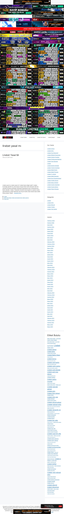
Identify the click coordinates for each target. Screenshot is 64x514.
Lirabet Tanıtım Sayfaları (53, 168)
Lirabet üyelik (51, 481)
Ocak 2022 (50, 307)
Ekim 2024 (50, 237)
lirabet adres (50, 347)
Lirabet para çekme (52, 440)
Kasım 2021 (50, 312)
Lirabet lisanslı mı (50, 427)
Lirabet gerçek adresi (52, 388)
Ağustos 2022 (50, 293)
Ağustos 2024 (50, 242)
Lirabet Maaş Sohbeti (52, 182)
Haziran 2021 (50, 322)
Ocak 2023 (50, 282)
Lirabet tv (58, 459)
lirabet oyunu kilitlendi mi (51, 437)
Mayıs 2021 (50, 324)
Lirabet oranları (50, 435)
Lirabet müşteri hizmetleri (52, 431)
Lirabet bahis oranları (51, 353)
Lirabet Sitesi (50, 452)
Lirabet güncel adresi (54, 402)
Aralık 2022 (50, 284)
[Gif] (32, 66)
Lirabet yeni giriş (51, 470)
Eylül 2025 (49, 225)
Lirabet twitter (51, 464)
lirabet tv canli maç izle (51, 462)
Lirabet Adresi (50, 148)
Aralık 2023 (50, 259)
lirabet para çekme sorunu (51, 442)
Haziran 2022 (50, 297)
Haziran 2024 (50, 246)
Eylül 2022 (49, 290)
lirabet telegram (50, 459)
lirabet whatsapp (57, 465)
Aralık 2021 (50, 309)
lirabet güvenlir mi (51, 411)
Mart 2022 (50, 303)
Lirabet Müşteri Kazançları (53, 155)
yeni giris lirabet (50, 492)
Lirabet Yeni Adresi (41, 137)
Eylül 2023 (50, 265)
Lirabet (58, 137)
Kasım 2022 (50, 286)
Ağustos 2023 (50, 267)
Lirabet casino (51, 377)
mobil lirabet (50, 489)
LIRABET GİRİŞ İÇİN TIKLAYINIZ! (32, 28)
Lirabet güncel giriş (54, 404)
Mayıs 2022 (50, 299)
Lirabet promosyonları (54, 447)
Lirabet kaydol (51, 416)
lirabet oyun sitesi (57, 435)
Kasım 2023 (50, 261)
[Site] (16, 48)
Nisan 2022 (50, 301)
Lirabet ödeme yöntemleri (53, 479)
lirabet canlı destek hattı (17, 197)
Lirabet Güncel (50, 398)
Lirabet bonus (51, 359)
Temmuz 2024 (51, 244)
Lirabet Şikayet (51, 137)
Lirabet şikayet (52, 485)
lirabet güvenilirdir (50, 408)
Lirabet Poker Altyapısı (53, 189)
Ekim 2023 (50, 263)
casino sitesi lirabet (52, 340)
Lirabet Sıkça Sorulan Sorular (52, 455)
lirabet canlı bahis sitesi (51, 364)
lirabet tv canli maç (52, 460)
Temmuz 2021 (50, 320)
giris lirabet (57, 341)
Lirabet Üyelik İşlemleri (51, 476)
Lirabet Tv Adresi (51, 174)
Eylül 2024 (50, 239)
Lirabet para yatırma (52, 439)
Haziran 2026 (50, 222)
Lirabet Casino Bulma (52, 187)
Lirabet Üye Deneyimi (52, 153)
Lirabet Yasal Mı (10, 155)
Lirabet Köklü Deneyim (53, 176)
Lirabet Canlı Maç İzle (51, 375)
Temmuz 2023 (51, 269)
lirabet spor (56, 452)
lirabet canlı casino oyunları (52, 368)
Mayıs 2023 (50, 273)
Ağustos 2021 (50, 318)
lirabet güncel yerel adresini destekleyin (53, 406)
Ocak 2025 (50, 233)
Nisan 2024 (50, 250)
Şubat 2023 (50, 280)
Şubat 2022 (50, 305)
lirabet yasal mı (25, 197)
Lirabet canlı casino (53, 366)
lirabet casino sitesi (51, 384)
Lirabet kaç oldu (52, 420)
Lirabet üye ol (50, 483)
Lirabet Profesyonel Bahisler (54, 159)
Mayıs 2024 (50, 248)
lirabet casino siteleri (51, 383)
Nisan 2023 (50, 276)
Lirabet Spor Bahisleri (52, 453)
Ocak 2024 (50, 256)
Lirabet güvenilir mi (54, 410)
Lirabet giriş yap (52, 397)
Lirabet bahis (51, 351)
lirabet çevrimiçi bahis (51, 478)
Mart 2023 (50, 278)
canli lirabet (58, 338)
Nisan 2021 (50, 326)
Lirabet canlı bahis (53, 362)
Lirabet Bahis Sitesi (53, 355)
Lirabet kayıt (50, 418)
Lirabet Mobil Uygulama (52, 430)
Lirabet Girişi (50, 395)
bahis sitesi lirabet (8, 197)
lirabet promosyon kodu (53, 445)
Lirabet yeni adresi (51, 469)
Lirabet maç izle (51, 428)
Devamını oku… (18, 193)
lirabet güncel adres (51, 400)
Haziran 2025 (50, 227)
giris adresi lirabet (51, 341)
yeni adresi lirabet (51, 490)
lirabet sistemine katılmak (51, 450)
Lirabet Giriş (32, 137)
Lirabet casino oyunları (51, 380)
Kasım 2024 (50, 235)
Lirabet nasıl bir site (54, 434)
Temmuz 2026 (51, 220)
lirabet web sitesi (50, 465)
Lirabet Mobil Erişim (52, 170)
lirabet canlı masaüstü (50, 493)
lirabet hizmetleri (57, 413)
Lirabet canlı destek (53, 370)
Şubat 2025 (50, 231)
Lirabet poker (49, 443)
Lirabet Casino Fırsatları (53, 157)
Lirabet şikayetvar (53, 487)
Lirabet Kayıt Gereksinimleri (54, 178)
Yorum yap (6, 199)
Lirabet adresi (51, 349)
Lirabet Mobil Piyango (52, 172)
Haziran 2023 (50, 271)
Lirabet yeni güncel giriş (54, 474)
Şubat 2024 (50, 254)
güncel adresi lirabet (51, 343)
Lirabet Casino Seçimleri (53, 184)
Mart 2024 (50, 252)
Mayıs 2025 (50, 229)
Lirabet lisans (50, 423)
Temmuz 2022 (50, 295)
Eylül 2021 (49, 316)
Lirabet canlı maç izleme (52, 373)
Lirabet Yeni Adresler (52, 161)
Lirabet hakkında (50, 413)
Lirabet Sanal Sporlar (51, 449)
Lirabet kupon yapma (57, 422)
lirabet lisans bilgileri (51, 425)
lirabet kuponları (49, 422)
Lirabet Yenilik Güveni (52, 180)
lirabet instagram (51, 415)
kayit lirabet (50, 345)
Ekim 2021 (49, 314)
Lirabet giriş (51, 391)
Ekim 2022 (50, 288)
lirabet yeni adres (50, 467)
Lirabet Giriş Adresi (53, 393)
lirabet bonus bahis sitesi (51, 360)
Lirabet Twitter (23, 137)
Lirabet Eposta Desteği (53, 165)
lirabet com (58, 384)
